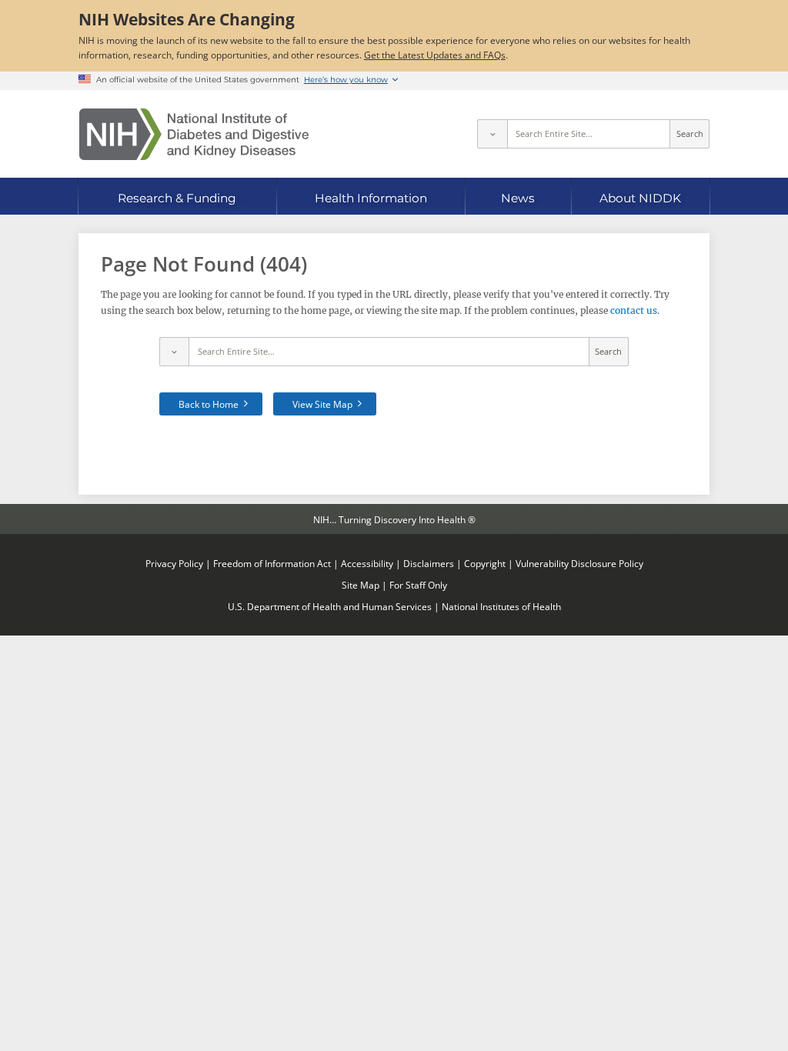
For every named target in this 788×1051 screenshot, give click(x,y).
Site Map (360, 585)
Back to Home (209, 404)
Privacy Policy (174, 563)
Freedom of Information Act (272, 563)
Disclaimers (428, 563)
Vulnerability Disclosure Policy (579, 563)
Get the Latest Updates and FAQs (435, 54)
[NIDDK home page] (193, 134)
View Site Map (322, 404)
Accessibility (367, 563)
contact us (633, 310)
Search (689, 133)
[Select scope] (491, 133)
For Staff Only (418, 585)
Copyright (485, 563)
